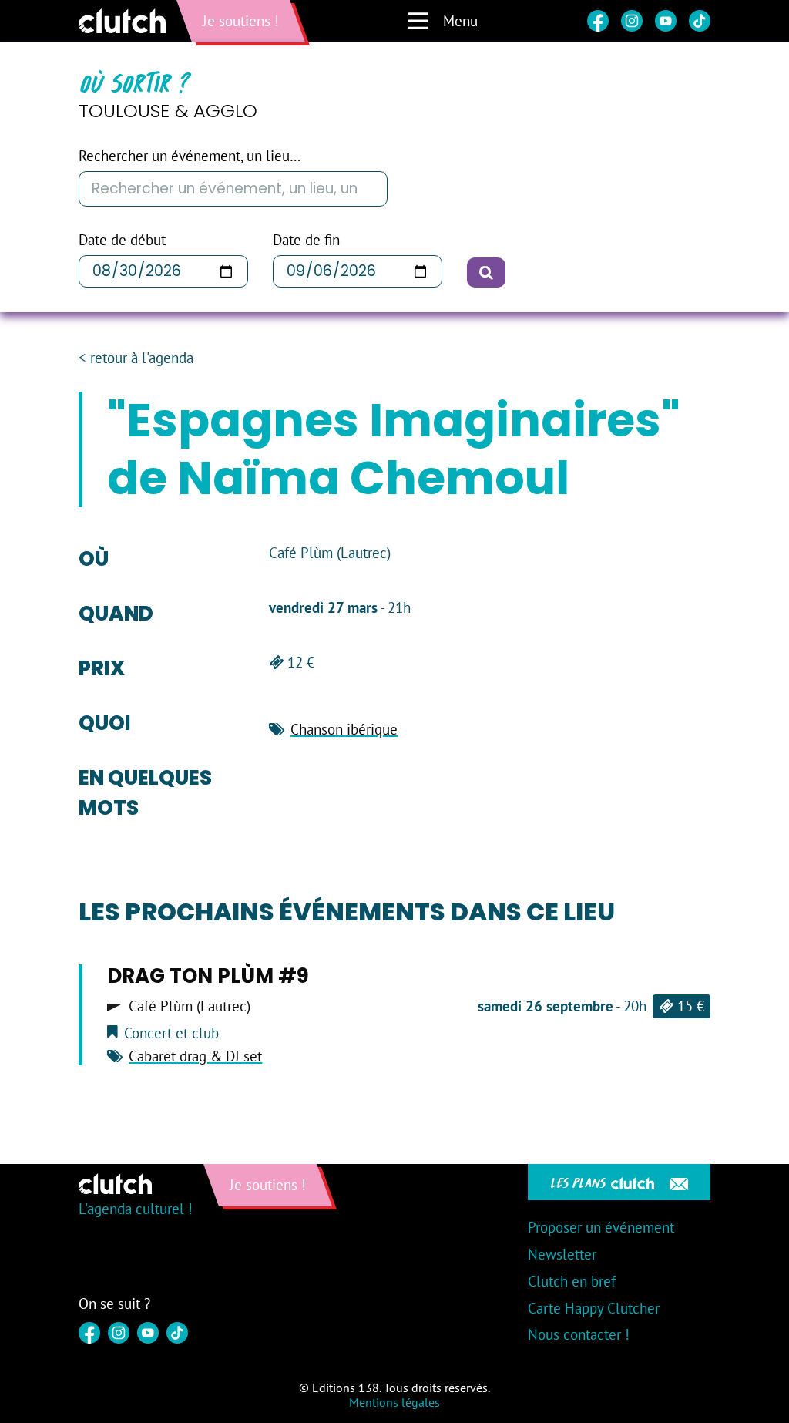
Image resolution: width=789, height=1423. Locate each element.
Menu (460, 21)
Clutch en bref (572, 1281)
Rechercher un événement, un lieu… (189, 156)
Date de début (122, 240)
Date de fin (306, 240)
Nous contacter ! (579, 1334)
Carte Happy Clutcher (594, 1308)
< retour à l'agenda (136, 358)
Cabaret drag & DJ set (195, 1056)
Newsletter (562, 1254)
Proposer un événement (601, 1227)
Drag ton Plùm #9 (208, 976)
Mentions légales (394, 1402)
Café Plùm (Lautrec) (189, 1006)
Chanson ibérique (344, 729)
